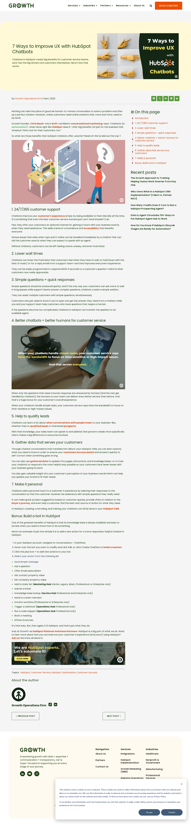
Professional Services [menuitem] (153, 777)
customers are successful (78, 452)
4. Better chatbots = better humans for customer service (157, 139)
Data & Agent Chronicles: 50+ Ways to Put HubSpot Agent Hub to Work (153, 217)
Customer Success (87, 672)
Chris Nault (37, 123)
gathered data (39, 461)
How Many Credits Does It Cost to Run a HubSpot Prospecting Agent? (153, 207)
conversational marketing (86, 123)
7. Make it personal (145, 158)
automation (19, 127)
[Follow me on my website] (50, 704)
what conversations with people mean (69, 422)
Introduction (141, 118)
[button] (74, 5)
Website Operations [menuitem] (132, 778)
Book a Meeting (168, 5)
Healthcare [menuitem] (152, 753)
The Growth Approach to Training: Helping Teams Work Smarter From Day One (153, 181)
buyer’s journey (21, 503)
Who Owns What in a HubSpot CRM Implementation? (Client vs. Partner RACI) (151, 195)
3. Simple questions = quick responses (155, 132)
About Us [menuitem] (101, 753)
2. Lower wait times (145, 128)
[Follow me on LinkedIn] (55, 704)
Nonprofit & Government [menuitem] (153, 761)
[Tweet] (159, 98)
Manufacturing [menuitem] (154, 769)
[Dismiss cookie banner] (182, 784)
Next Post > (114, 716)
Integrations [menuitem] (128, 753)
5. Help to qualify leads (147, 145)
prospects (70, 426)
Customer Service (41, 672)
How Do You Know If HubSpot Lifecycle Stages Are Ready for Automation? (153, 227)
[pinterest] (171, 98)
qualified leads (39, 426)
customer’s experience (51, 216)
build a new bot (112, 547)
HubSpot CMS (111, 508)
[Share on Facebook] (154, 98)
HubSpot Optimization (64, 672)
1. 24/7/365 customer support (151, 123)
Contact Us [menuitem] (102, 766)
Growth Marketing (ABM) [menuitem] (131, 770)
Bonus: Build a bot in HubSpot (150, 163)
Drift (54, 123)
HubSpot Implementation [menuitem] (130, 761)
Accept (149, 812)
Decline (172, 812)
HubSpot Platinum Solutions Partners (55, 631)
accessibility (91, 228)
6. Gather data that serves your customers (152, 152)
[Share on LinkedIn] (166, 98)
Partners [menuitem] (100, 760)
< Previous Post (25, 716)
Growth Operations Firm (28, 98)
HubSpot (57, 127)
